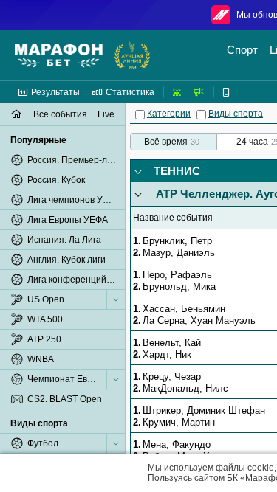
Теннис (177, 170)
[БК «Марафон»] (59, 55)
